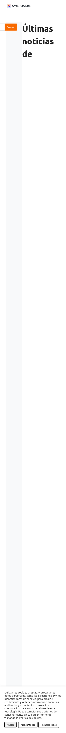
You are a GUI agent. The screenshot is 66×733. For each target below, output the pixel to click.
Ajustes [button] (10, 724)
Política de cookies (30, 717)
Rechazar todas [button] (49, 724)
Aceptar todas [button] (28, 724)
